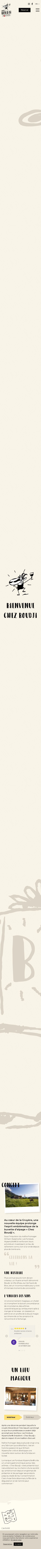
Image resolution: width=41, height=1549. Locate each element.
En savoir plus (16, 1540)
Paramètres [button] (7, 1544)
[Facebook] (32, 4)
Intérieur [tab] (11, 1417)
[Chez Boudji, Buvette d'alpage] (6, 10)
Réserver (24, 10)
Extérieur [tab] (30, 1417)
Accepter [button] (18, 1544)
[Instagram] (29, 4)
